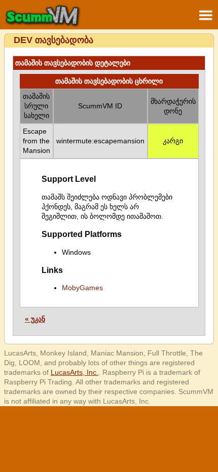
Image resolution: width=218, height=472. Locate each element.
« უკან (35, 319)
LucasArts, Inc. (74, 372)
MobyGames (82, 288)
